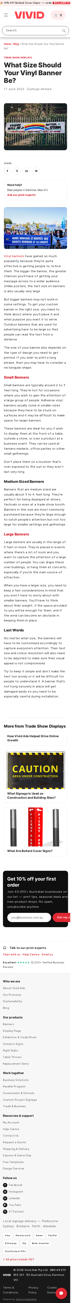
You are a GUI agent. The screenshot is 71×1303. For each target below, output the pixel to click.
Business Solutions (16, 1087)
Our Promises (12, 1002)
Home (7, 43)
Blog (16, 43)
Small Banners (16, 373)
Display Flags (12, 1038)
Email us (47, 961)
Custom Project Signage (20, 1107)
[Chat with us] (58, 1293)
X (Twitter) (14, 1219)
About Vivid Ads (14, 995)
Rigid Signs (10, 1058)
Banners (8, 1031)
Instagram (13, 1199)
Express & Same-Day (17, 1162)
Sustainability (12, 1008)
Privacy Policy (32, 1297)
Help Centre (31, 961)
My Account (11, 1129)
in (26, 168)
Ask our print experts (21, 192)
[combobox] (34, 30)
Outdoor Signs (13, 1051)
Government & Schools (19, 1100)
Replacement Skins (16, 1071)
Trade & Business (14, 1113)
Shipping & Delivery (16, 1156)
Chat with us (11, 961)
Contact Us (11, 1143)
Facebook (13, 1192)
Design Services (13, 1176)
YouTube (12, 1212)
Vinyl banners (14, 252)
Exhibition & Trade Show (19, 1044)
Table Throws (12, 1064)
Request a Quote (14, 1149)
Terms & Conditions (10, 1297)
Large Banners (16, 535)
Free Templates (13, 1169)
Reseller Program (14, 1094)
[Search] (61, 31)
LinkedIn (12, 1205)
